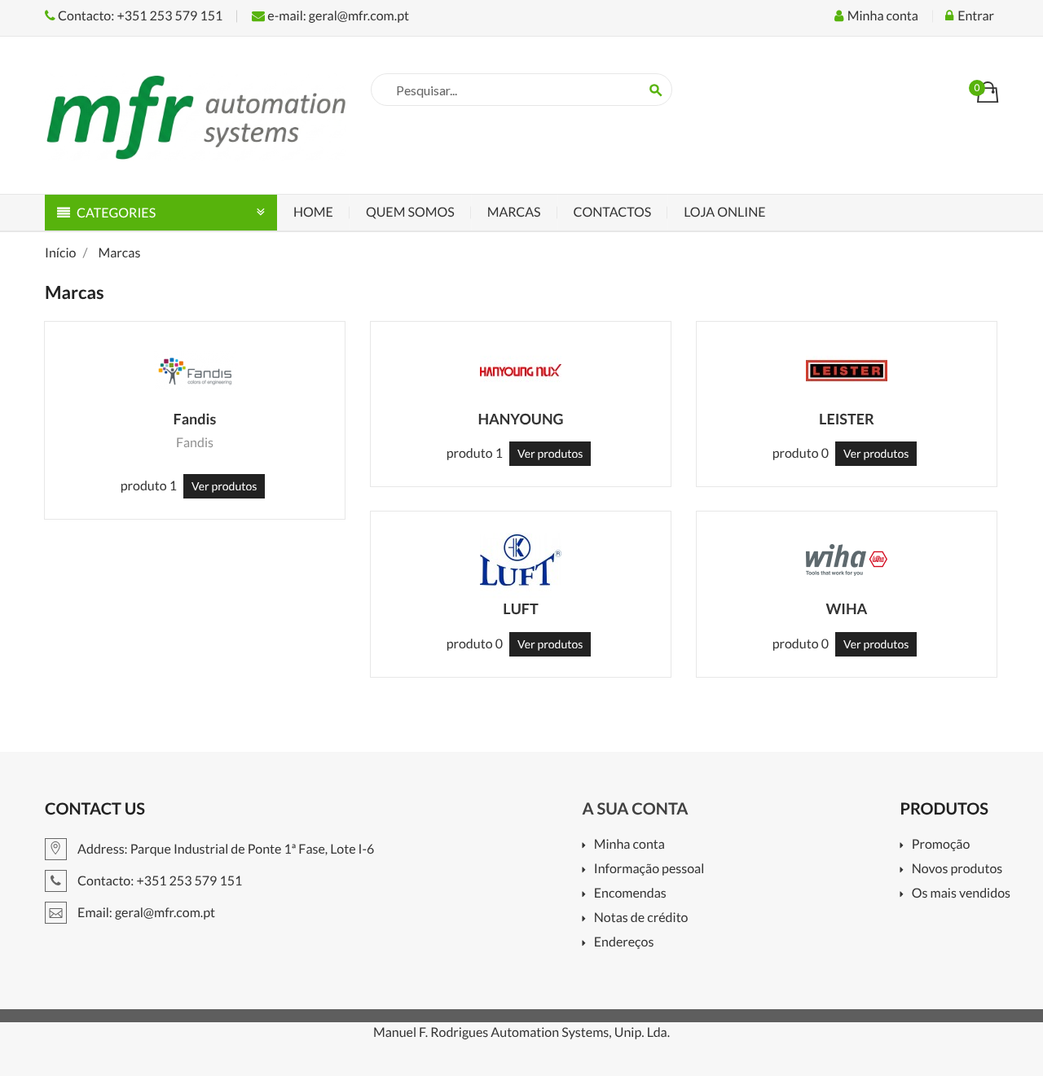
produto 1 (149, 486)
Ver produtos (224, 486)
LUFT (520, 608)
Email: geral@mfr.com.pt (145, 912)
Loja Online (724, 212)
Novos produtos (957, 869)
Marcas (514, 212)
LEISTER (846, 419)
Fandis (195, 419)
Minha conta (629, 845)
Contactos (613, 212)
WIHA (847, 608)
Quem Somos (410, 212)
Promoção (941, 845)
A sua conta (635, 809)
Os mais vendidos (961, 894)
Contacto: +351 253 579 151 (138, 16)
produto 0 (800, 453)
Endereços (624, 943)
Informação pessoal (649, 869)
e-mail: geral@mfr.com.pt (337, 16)
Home (313, 212)
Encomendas (630, 894)
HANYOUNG (520, 419)
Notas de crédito (641, 918)
